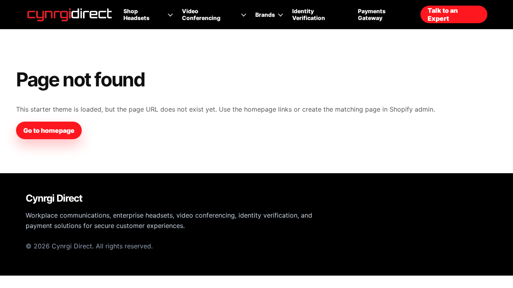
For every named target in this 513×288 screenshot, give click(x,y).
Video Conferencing (201, 14)
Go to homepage (49, 130)
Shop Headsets (136, 14)
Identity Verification (308, 14)
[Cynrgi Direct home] (70, 14)
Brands (265, 14)
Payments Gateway (372, 14)
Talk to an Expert (443, 14)
